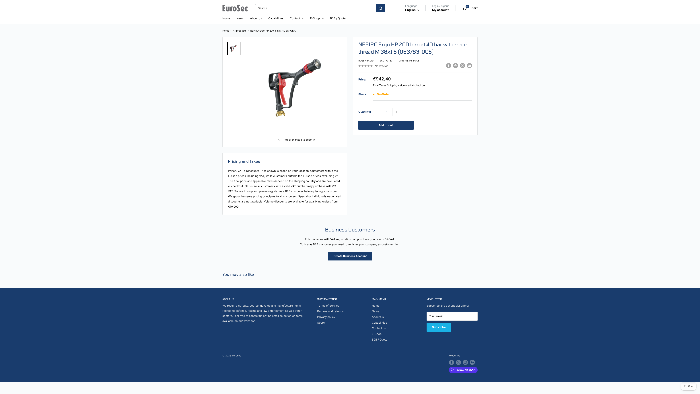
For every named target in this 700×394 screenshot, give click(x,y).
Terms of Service (328, 305)
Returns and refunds (330, 311)
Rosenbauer (366, 60)
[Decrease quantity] (377, 112)
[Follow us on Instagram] (465, 362)
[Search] (380, 8)
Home (226, 18)
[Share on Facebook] (448, 65)
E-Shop (315, 18)
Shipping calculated (399, 85)
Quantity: (364, 111)
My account (440, 10)
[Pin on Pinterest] (455, 65)
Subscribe (439, 327)
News (240, 18)
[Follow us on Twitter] (458, 362)
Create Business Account (350, 256)
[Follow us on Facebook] (451, 362)
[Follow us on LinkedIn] (472, 362)
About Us (256, 18)
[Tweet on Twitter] (462, 65)
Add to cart (385, 125)
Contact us (297, 18)
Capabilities (275, 18)
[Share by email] (469, 65)
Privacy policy (326, 317)
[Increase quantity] (396, 112)
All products (239, 30)
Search (321, 322)
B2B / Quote (338, 18)
